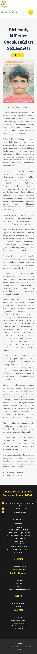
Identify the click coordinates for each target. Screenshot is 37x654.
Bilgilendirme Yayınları (19, 620)
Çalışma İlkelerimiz (19, 552)
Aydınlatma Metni (28, 647)
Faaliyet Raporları (19, 623)
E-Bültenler (19, 629)
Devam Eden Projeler (19, 567)
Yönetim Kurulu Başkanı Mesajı (19, 535)
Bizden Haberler (19, 603)
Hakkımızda (19, 527)
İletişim (19, 649)
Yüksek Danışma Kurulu (19, 547)
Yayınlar (19, 617)
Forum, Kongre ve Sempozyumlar (19, 589)
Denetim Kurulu (19, 544)
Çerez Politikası (16, 647)
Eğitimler (19, 583)
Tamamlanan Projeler (19, 569)
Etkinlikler (19, 581)
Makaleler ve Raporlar (19, 626)
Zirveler (19, 586)
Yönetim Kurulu (19, 541)
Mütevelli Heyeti (19, 538)
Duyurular (19, 606)
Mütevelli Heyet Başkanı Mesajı (19, 533)
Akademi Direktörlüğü (19, 549)
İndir (18, 55)
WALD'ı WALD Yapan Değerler (19, 530)
